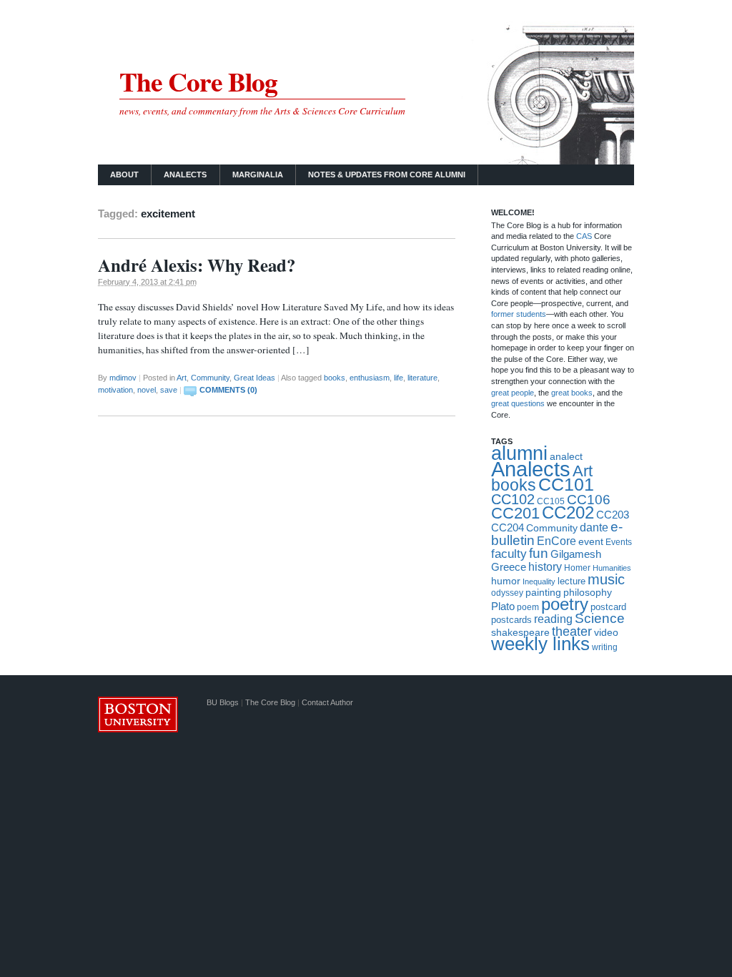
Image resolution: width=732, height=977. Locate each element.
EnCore (556, 540)
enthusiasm (370, 377)
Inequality (539, 581)
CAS (585, 236)
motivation (115, 390)
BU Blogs (223, 702)
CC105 (551, 501)
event (590, 541)
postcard (608, 607)
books (334, 377)
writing (605, 647)
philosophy (587, 592)
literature (422, 377)
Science (600, 618)
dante (594, 527)
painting (543, 592)
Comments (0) (228, 390)
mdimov (123, 377)
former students (518, 314)
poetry (564, 604)
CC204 (507, 527)
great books (572, 392)
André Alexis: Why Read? (196, 265)
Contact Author (327, 702)
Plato (503, 606)
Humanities (612, 568)
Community (210, 377)
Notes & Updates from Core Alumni (386, 174)
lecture (571, 581)
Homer (577, 568)
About (124, 174)
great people (512, 392)
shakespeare (520, 632)
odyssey (507, 592)
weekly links (540, 643)
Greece (508, 567)
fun (538, 553)
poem (528, 607)
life (398, 377)
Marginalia (257, 174)
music (606, 579)
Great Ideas (254, 377)
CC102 (513, 499)
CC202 (568, 513)
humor (505, 580)
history (545, 567)
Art (182, 377)
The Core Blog (198, 81)
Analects (185, 174)
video (606, 632)
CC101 (566, 484)
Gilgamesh (575, 554)
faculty (509, 554)
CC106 (588, 499)
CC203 (612, 515)
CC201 (515, 513)
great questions (518, 403)
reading (553, 619)
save (168, 390)
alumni (519, 453)
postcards (511, 619)
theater (572, 631)
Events (618, 541)
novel (146, 390)
